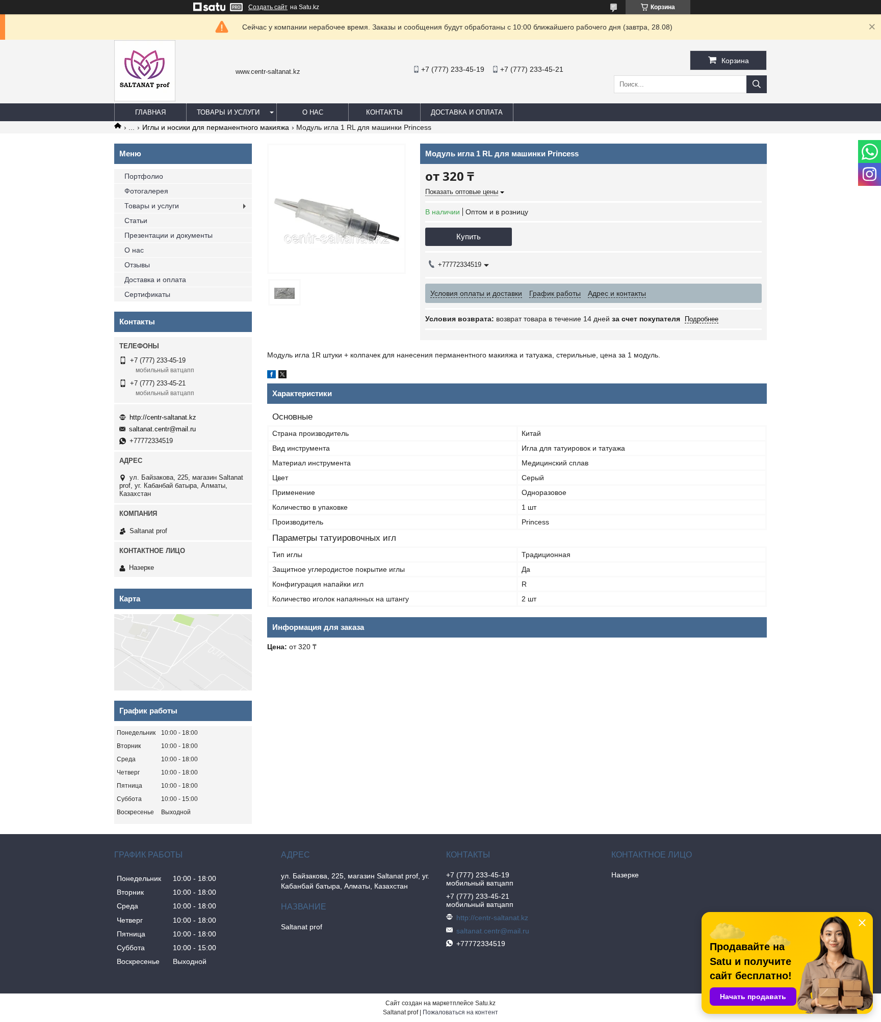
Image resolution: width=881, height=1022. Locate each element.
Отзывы (137, 265)
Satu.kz (485, 1003)
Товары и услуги (228, 112)
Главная (150, 112)
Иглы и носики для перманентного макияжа (215, 127)
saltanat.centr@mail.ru (162, 429)
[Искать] (756, 84)
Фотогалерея (146, 191)
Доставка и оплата (467, 112)
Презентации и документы (168, 235)
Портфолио (143, 176)
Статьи (135, 220)
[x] (282, 376)
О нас (312, 112)
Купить (468, 236)
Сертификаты (147, 294)
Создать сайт (268, 7)
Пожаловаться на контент (460, 1012)
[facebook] (271, 376)
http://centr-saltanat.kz (162, 417)
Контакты (384, 112)
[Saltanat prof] (144, 99)
